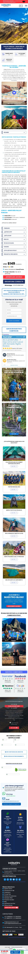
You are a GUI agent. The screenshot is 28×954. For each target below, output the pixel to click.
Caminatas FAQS (8, 898)
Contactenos (7, 892)
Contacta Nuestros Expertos (11, 804)
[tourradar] (7, 677)
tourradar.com (24, 367)
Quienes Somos (8, 888)
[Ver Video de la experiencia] (14, 117)
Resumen (6, 132)
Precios (6, 239)
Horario (6, 247)
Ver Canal (13, 727)
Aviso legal (7, 947)
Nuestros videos (10, 907)
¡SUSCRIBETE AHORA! (14, 606)
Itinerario (7, 228)
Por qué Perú (7, 894)
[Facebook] (20, 677)
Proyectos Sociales (9, 899)
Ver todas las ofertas (24, 1)
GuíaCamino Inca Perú (9, 903)
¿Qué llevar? (7, 235)
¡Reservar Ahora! (14, 277)
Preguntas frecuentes (11, 254)
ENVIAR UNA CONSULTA (14, 281)
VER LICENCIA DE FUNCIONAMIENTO (14, 756)
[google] (20, 687)
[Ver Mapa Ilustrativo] (14, 93)
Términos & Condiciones (10, 896)
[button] (2, 26)
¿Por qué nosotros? (10, 250)
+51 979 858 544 (10, 795)
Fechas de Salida (9, 243)
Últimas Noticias (8, 905)
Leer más (13, 399)
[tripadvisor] (7, 687)
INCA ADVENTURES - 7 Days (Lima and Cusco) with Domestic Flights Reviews (13, 343)
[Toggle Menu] (26, 5)
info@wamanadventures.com (10, 800)
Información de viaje (9, 890)
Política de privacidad (16, 947)
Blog (5, 901)
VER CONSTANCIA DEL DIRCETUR (14, 752)
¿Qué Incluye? (8, 232)
